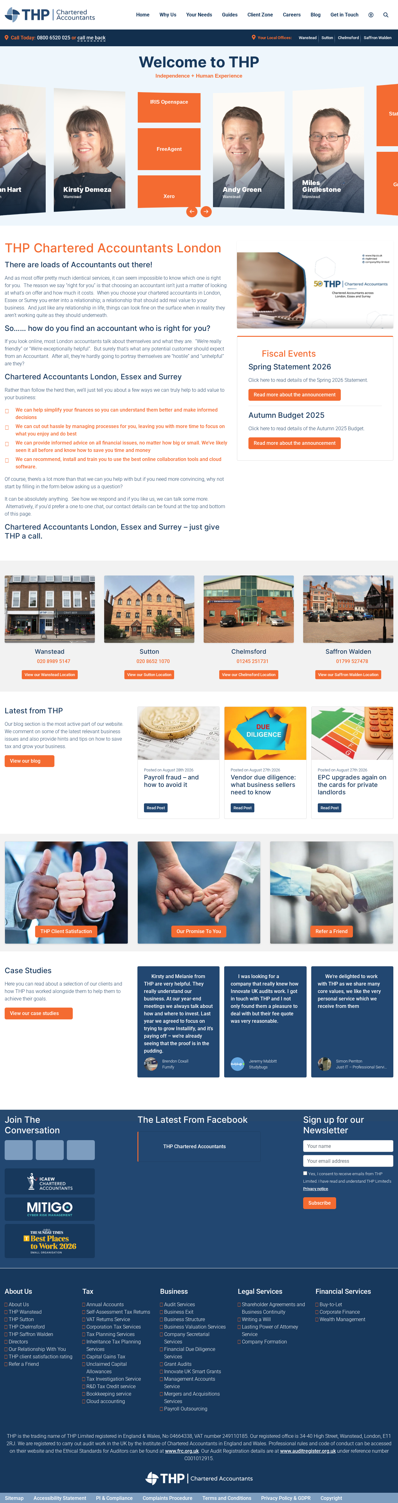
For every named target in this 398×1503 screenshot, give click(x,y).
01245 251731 (252, 661)
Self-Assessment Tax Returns (118, 1312)
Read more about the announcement (295, 395)
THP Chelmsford (27, 1326)
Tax (87, 1291)
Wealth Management (342, 1319)
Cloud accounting (105, 1401)
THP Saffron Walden (31, 1334)
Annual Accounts (105, 1304)
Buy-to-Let (331, 1304)
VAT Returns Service (108, 1319)
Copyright (331, 1498)
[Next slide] (206, 211)
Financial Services (343, 1291)
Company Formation (264, 1341)
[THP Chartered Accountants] (50, 14)
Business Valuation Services (195, 1326)
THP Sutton (21, 1319)
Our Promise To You (199, 931)
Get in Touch (345, 15)
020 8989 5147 (53, 661)
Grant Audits (178, 1364)
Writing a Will (256, 1319)
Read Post (156, 808)
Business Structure (184, 1319)
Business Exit (178, 1312)
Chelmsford (348, 37)
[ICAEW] (49, 1181)
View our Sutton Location (149, 674)
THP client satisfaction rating (40, 1356)
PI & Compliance (114, 1498)
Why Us (168, 15)
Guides (230, 15)
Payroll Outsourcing (185, 1408)
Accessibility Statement (60, 1498)
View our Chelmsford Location (248, 674)
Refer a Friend (332, 931)
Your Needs (199, 15)
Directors (18, 1341)
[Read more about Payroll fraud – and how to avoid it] (178, 733)
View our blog (26, 761)
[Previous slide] (191, 211)
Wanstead (308, 37)
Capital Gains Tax (105, 1356)
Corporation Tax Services (113, 1326)
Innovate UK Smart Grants (192, 1371)
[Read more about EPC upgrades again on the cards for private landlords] (352, 733)
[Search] (385, 15)
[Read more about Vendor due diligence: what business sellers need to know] (265, 733)
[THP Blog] (81, 1151)
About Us (18, 1291)
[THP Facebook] (50, 1151)
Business (174, 1291)
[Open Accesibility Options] (370, 15)
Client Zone (260, 15)
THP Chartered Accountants (194, 1146)
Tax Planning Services (110, 1334)
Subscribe (319, 1203)
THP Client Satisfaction (66, 931)
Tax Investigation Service (113, 1379)
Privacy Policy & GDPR (286, 1498)
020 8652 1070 (152, 661)
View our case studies (35, 1013)
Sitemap (14, 1498)
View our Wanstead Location (50, 674)
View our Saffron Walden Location (348, 674)
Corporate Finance (340, 1312)
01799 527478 (351, 661)
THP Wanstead (25, 1312)
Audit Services (179, 1304)
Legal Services (260, 1291)
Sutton (327, 37)
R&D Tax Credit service (111, 1386)
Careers (292, 15)
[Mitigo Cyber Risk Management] (49, 1209)
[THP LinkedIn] (19, 1151)
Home (143, 15)
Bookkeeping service (108, 1394)
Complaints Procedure (167, 1498)
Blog (316, 15)
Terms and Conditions (226, 1498)
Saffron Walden (377, 37)
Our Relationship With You (37, 1349)
